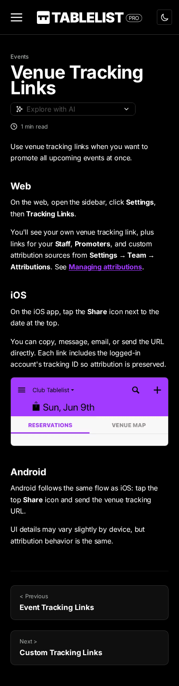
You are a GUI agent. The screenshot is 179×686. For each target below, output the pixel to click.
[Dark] (164, 17)
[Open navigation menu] (16, 17)
